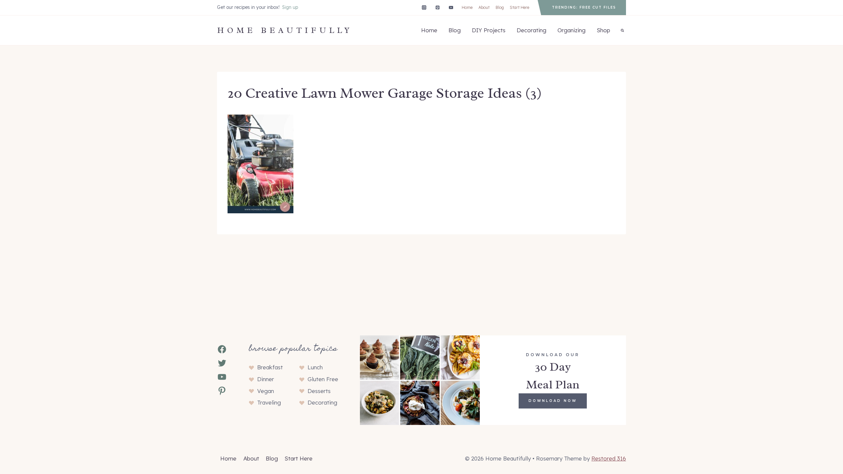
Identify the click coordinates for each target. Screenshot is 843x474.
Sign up (290, 7)
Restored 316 (608, 458)
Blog (500, 7)
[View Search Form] (622, 30)
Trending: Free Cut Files (584, 7)
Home (467, 7)
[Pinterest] (437, 7)
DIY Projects (488, 30)
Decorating (531, 30)
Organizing (571, 30)
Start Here (519, 7)
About (484, 7)
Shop (603, 30)
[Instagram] (424, 7)
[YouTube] (451, 7)
